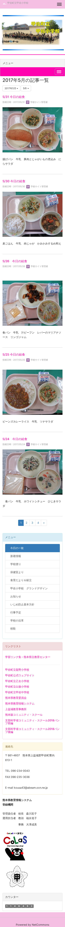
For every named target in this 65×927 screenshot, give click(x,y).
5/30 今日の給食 (13, 181)
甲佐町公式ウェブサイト (19, 675)
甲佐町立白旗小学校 (17, 686)
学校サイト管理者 (39, 102)
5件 (25, 88)
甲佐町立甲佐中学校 (17, 692)
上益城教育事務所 (15, 709)
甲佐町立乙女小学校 (17, 681)
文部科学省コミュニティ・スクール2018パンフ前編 (32, 722)
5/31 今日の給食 (13, 97)
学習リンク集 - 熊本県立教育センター (27, 657)
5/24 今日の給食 (14, 439)
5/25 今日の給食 (13, 354)
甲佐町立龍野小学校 (17, 669)
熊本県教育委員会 (15, 697)
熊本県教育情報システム (19, 703)
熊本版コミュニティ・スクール (23, 714)
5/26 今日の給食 (14, 261)
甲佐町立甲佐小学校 (17, 2)
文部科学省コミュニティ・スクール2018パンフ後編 (32, 730)
